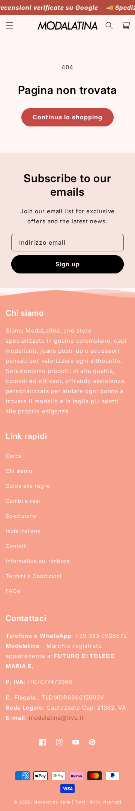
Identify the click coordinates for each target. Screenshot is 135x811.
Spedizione (21, 515)
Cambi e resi (23, 501)
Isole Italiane (23, 531)
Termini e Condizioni (34, 576)
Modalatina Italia (51, 802)
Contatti (17, 546)
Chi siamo (19, 471)
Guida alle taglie (28, 486)
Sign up (68, 264)
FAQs (13, 591)
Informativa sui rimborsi (38, 561)
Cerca (14, 456)
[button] (9, 25)
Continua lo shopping (67, 117)
